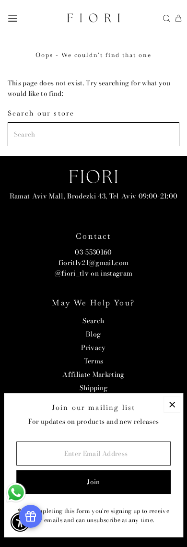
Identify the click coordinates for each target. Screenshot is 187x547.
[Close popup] (172, 404)
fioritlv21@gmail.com (93, 262)
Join (93, 482)
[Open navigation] (12, 18)
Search (93, 320)
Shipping (94, 388)
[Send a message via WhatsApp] (16, 492)
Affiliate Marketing (93, 374)
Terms (94, 361)
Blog (93, 334)
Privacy (93, 347)
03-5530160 (93, 252)
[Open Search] (166, 18)
